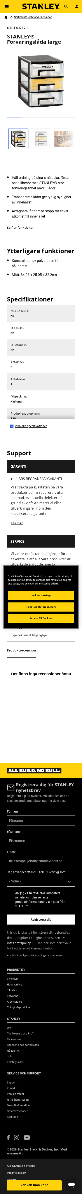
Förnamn (13, 811)
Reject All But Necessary (41, 606)
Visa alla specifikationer (31, 426)
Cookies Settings (41, 595)
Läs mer (17, 523)
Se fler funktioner (20, 227)
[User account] (77, 6)
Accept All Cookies (41, 618)
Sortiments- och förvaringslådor (33, 17)
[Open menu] (6, 6)
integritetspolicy (19, 943)
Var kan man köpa (34, 1185)
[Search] (66, 6)
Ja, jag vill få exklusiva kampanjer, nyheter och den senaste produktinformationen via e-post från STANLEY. (40, 899)
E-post (11, 852)
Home (6, 17)
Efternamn (14, 831)
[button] (8, 1137)
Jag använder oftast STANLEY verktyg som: (36, 872)
